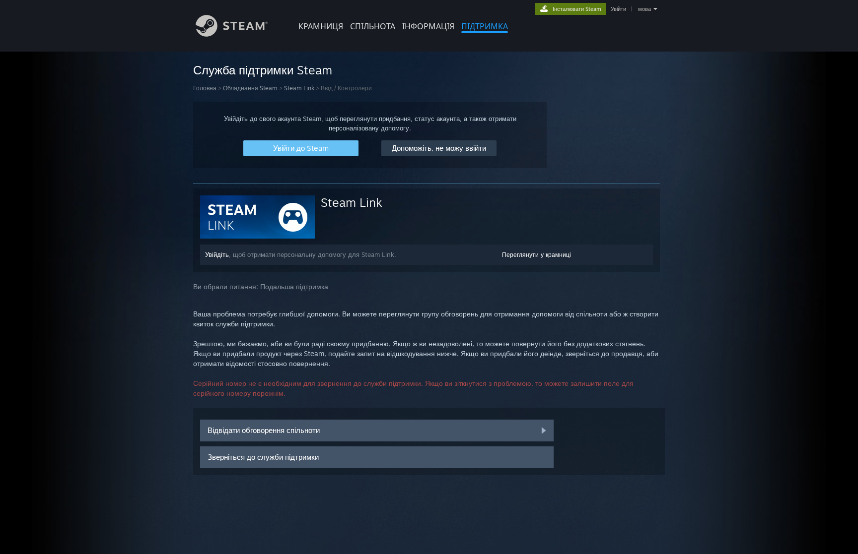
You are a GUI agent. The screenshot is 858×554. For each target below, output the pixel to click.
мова (644, 8)
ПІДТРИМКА (484, 26)
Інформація (428, 26)
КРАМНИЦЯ (320, 26)
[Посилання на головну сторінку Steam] (232, 34)
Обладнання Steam (250, 88)
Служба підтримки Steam (262, 69)
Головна (204, 88)
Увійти (618, 8)
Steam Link (299, 88)
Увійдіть (217, 254)
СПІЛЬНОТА (372, 26)
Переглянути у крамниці (536, 254)
